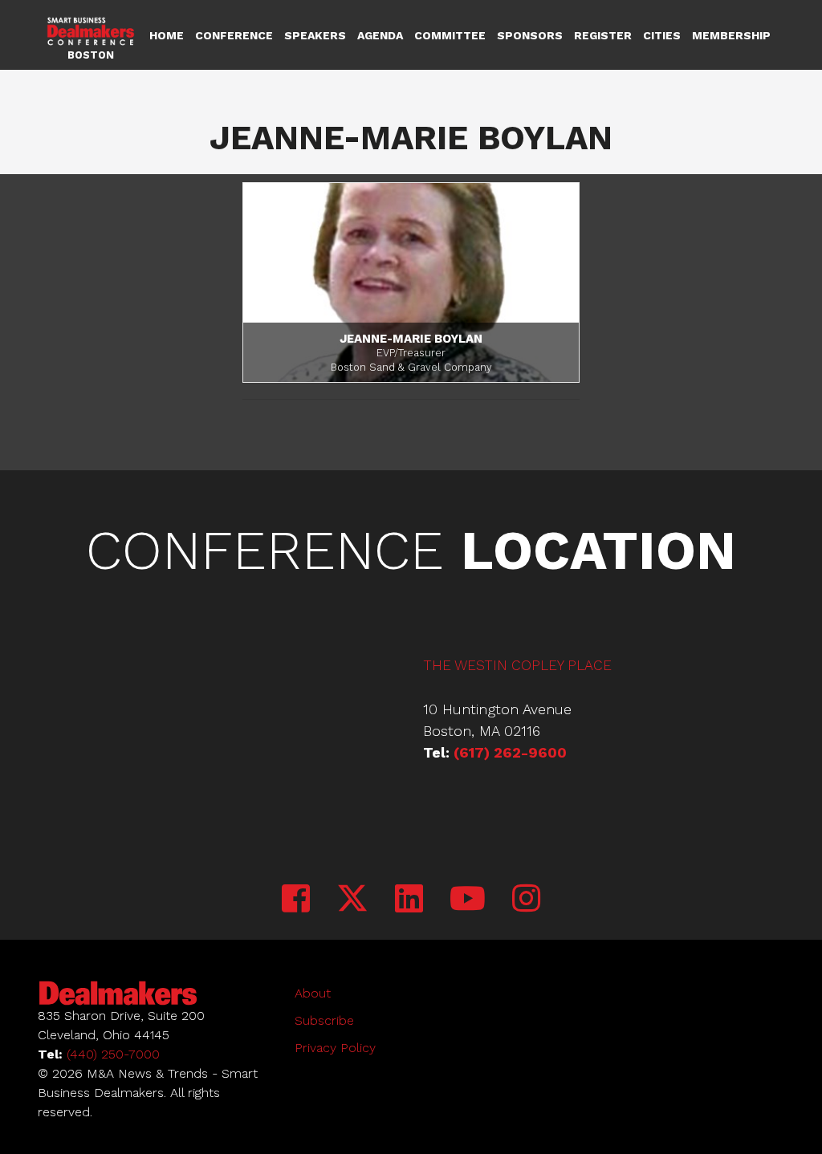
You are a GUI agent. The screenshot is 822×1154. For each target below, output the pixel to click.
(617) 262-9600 (510, 752)
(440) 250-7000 (113, 1054)
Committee (450, 35)
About (313, 993)
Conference (234, 35)
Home (166, 35)
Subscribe (324, 1020)
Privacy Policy (335, 1047)
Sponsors (530, 35)
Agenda (380, 35)
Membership (731, 35)
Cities (662, 35)
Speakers (315, 35)
